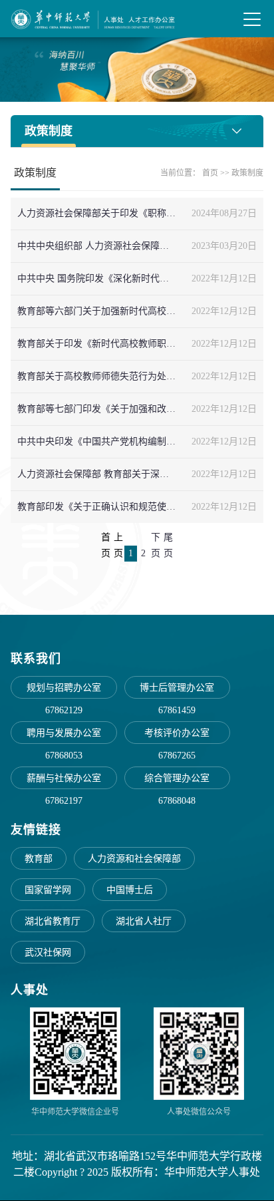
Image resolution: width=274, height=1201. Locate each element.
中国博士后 (129, 890)
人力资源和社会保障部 (134, 859)
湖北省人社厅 (144, 921)
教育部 (39, 859)
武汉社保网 (48, 952)
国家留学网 (48, 890)
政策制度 (247, 173)
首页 (210, 173)
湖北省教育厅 (52, 921)
